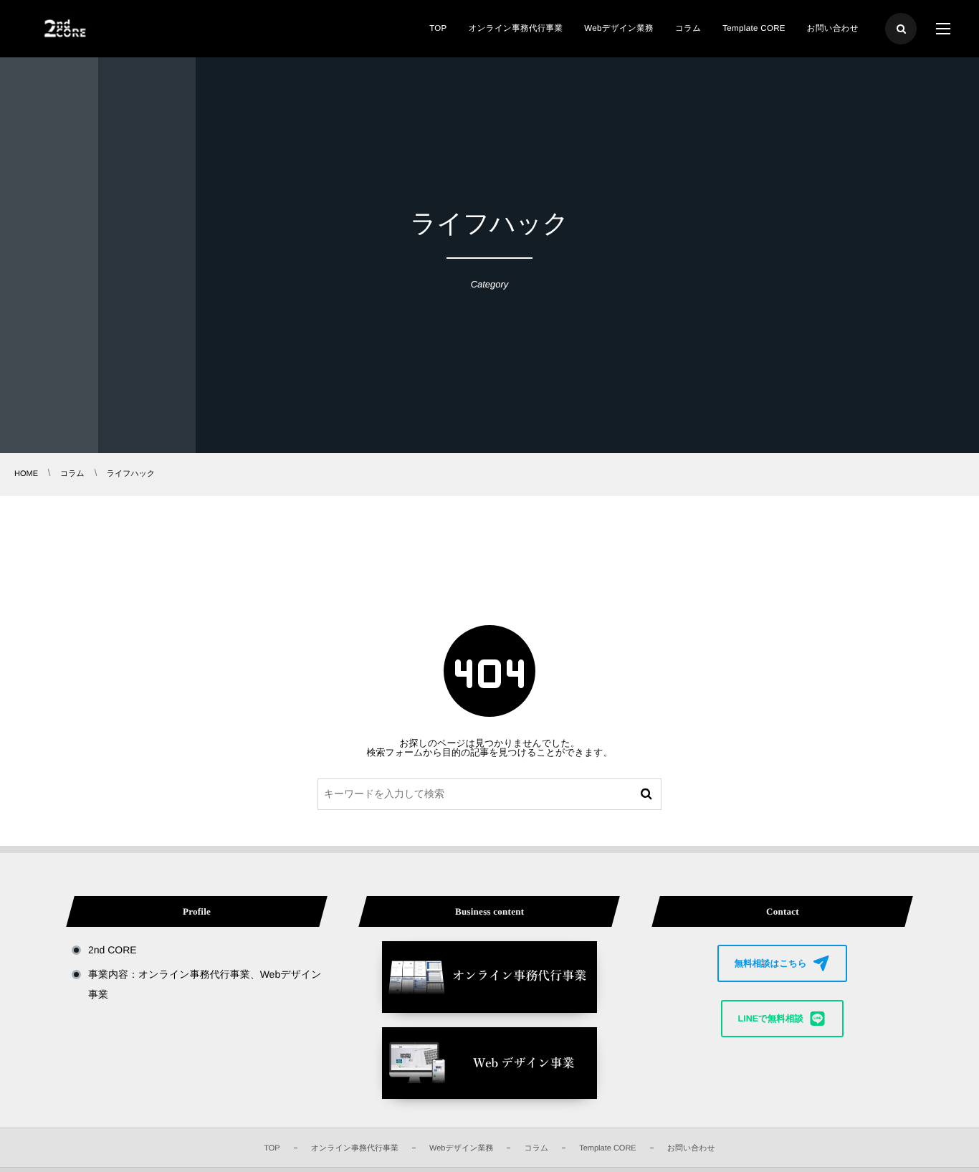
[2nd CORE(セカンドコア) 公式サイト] (64, 29)
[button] (782, 963)
